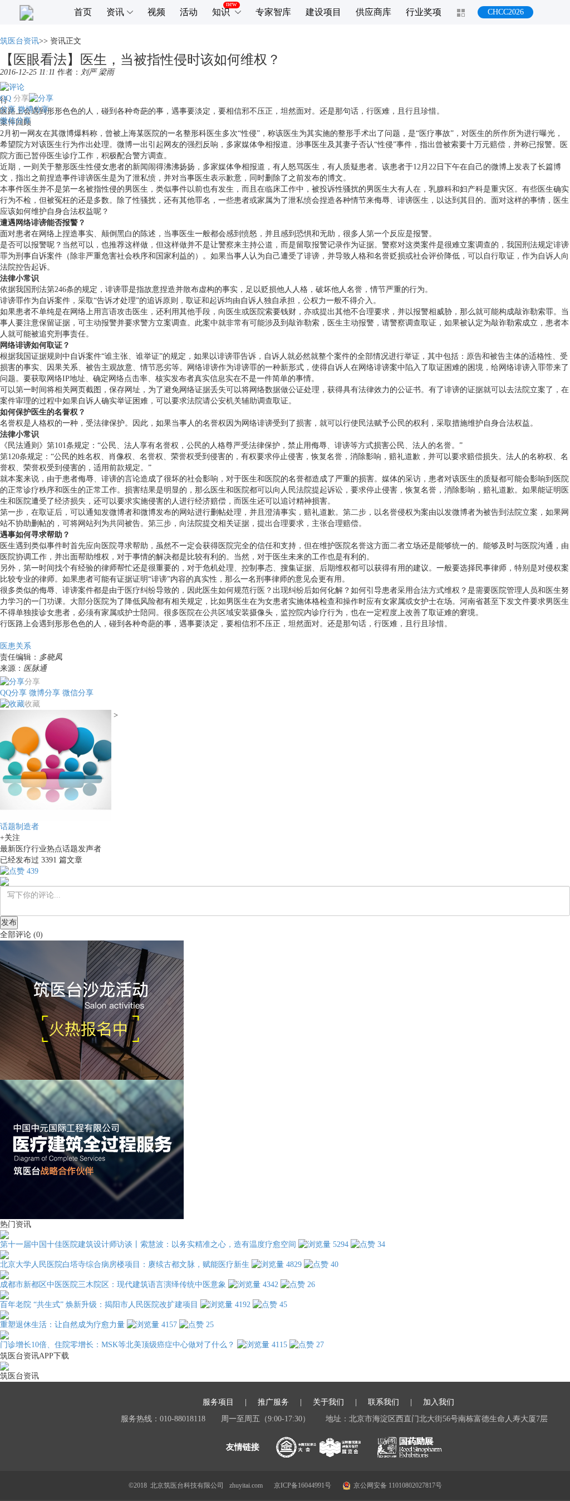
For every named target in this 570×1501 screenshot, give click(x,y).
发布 (9, 922)
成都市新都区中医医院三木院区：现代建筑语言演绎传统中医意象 (113, 1284)
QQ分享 (13, 693)
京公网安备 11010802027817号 (397, 1485)
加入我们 (438, 1402)
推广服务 (273, 1402)
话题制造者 (19, 826)
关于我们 (328, 1402)
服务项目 (218, 1402)
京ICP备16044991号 (302, 1485)
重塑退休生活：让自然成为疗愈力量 (62, 1324)
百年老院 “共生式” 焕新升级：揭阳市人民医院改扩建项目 (99, 1304)
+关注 (10, 838)
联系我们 (383, 1402)
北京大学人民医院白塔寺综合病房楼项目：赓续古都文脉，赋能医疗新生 (124, 1264)
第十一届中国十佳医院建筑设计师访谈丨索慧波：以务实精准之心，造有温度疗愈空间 (148, 1244)
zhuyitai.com (246, 1485)
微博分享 (33, 109)
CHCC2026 (506, 12)
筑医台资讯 (19, 41)
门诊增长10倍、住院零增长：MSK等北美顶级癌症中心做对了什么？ (117, 1345)
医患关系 (15, 646)
